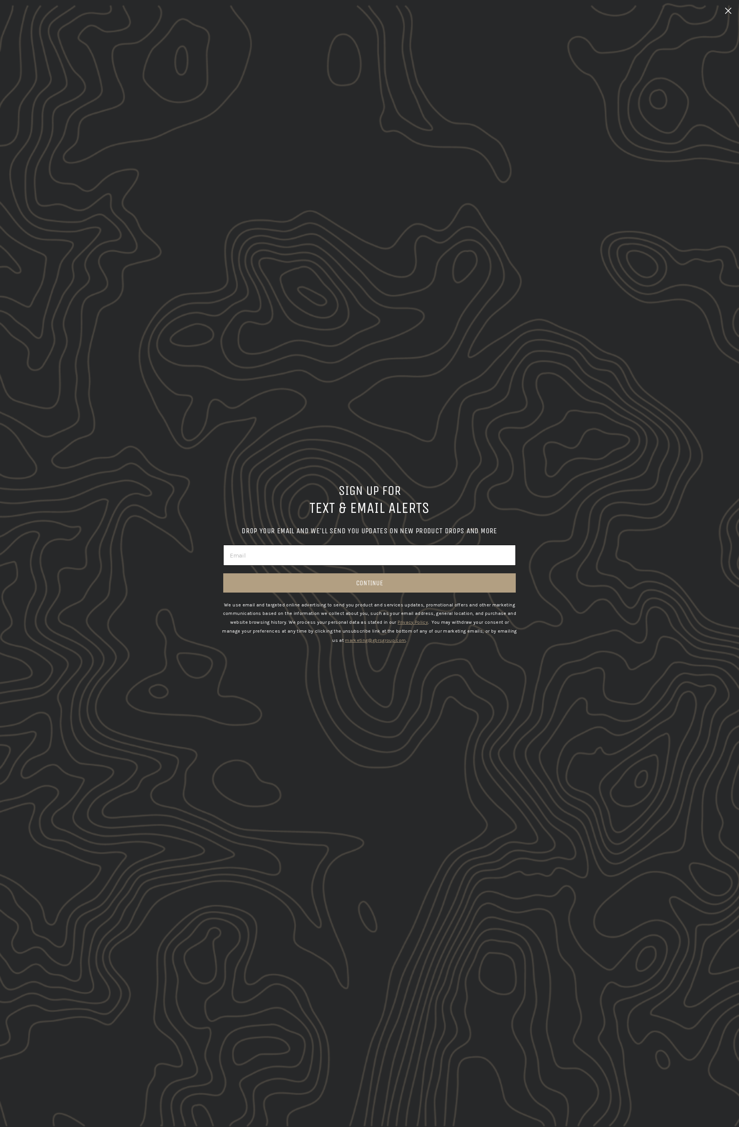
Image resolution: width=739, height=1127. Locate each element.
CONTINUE (369, 583)
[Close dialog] (728, 11)
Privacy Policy (413, 622)
